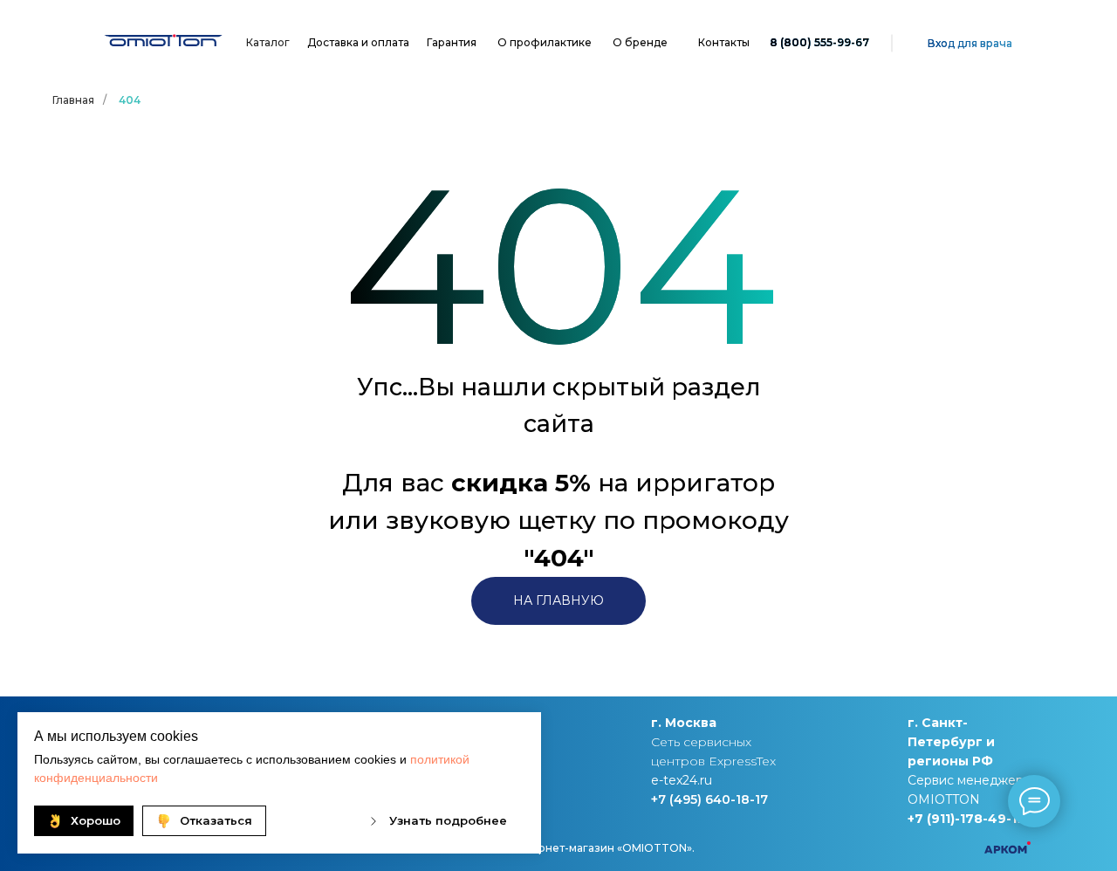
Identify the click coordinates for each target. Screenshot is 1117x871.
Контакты (724, 42)
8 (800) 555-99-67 (819, 42)
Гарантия (451, 42)
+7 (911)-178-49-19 (966, 818)
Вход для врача (970, 43)
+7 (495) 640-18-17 (709, 799)
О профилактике (544, 42)
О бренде (640, 42)
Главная (73, 99)
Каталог (268, 42)
